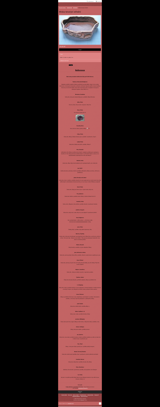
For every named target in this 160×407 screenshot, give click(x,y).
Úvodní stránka (62, 7)
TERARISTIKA (69, 7)
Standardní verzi (71, 403)
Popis (61, 54)
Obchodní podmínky (76, 396)
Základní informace (64, 60)
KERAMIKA (75, 7)
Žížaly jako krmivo (84, 396)
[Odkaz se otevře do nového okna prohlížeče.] (80, 29)
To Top (100, 403)
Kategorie (80, 391)
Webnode (82, 400)
